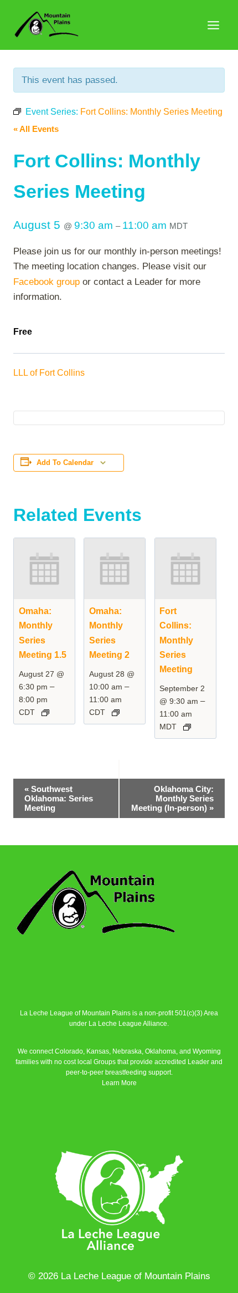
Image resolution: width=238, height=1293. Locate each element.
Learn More (119, 1083)
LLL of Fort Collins (49, 372)
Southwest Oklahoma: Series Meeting (58, 798)
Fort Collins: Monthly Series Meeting (176, 640)
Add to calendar (65, 463)
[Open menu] (213, 25)
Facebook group (46, 282)
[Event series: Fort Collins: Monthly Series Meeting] (187, 727)
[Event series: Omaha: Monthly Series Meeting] (45, 712)
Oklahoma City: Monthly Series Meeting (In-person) (172, 798)
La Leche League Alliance (128, 1024)
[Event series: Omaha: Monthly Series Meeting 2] (116, 712)
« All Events (36, 129)
